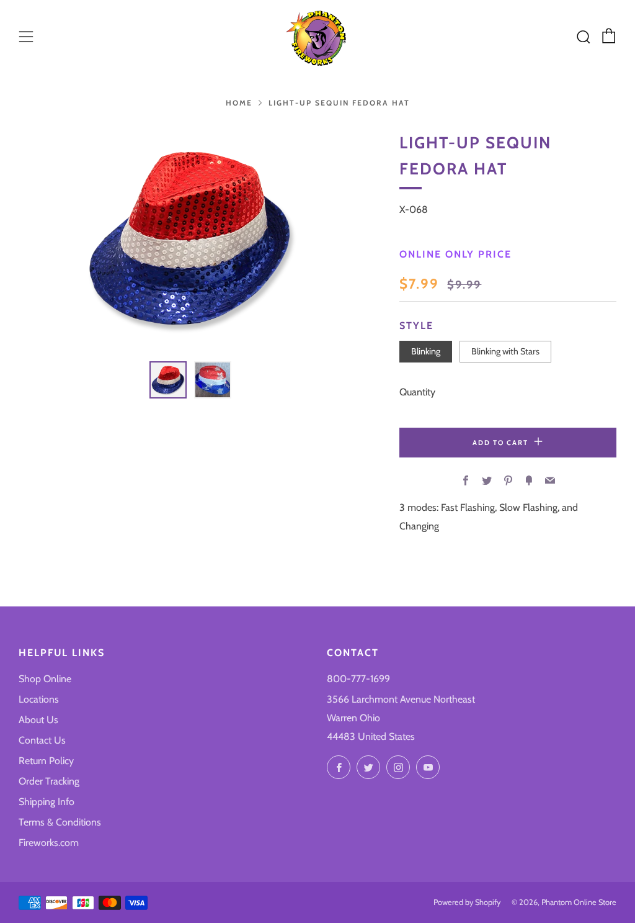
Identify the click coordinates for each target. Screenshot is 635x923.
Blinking (425, 351)
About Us (38, 720)
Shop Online (45, 679)
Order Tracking (49, 781)
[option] (190, 238)
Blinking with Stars (505, 351)
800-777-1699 (358, 679)
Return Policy (46, 761)
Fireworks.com (49, 843)
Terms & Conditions (60, 822)
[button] (168, 379)
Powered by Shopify (466, 902)
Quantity (417, 392)
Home (239, 102)
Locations (39, 699)
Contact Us (42, 740)
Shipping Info (46, 802)
